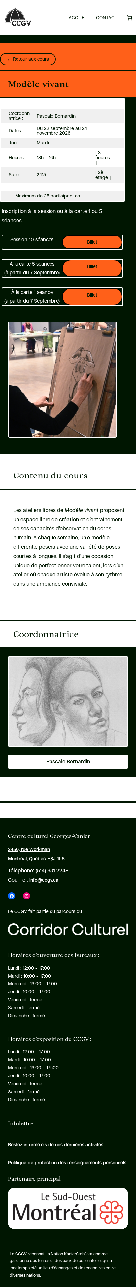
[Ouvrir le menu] (4, 39)
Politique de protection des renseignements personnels (67, 1162)
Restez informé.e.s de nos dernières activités (55, 1144)
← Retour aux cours (28, 59)
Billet (92, 242)
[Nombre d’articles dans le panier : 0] (129, 17)
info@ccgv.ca (43, 880)
